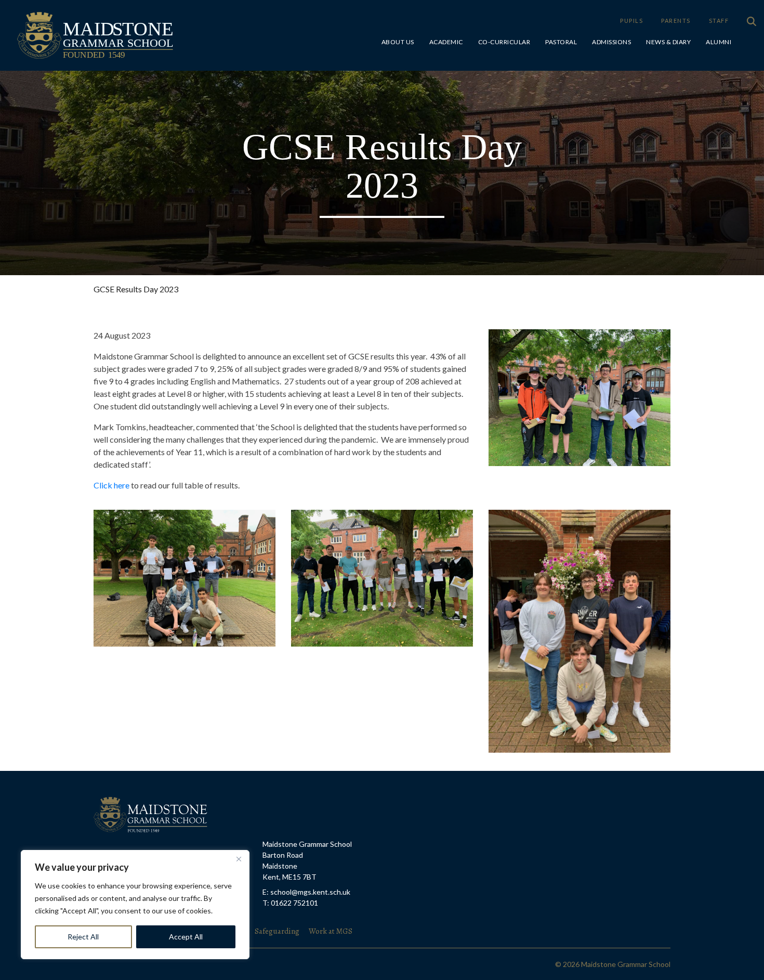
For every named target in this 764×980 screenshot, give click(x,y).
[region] (135, 904)
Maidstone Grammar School (67, 18)
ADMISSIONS (611, 42)
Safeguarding (278, 931)
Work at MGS (330, 931)
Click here (111, 485)
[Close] (238, 859)
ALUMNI (718, 42)
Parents (676, 20)
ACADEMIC (446, 42)
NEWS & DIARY (668, 42)
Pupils (631, 20)
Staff (719, 20)
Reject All (83, 936)
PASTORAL (561, 42)
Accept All (186, 936)
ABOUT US (397, 42)
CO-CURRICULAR (504, 42)
